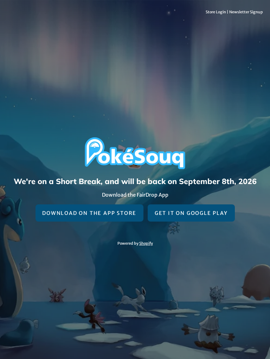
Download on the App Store (89, 213)
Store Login (216, 11)
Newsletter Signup (246, 11)
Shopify (146, 243)
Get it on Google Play (191, 213)
